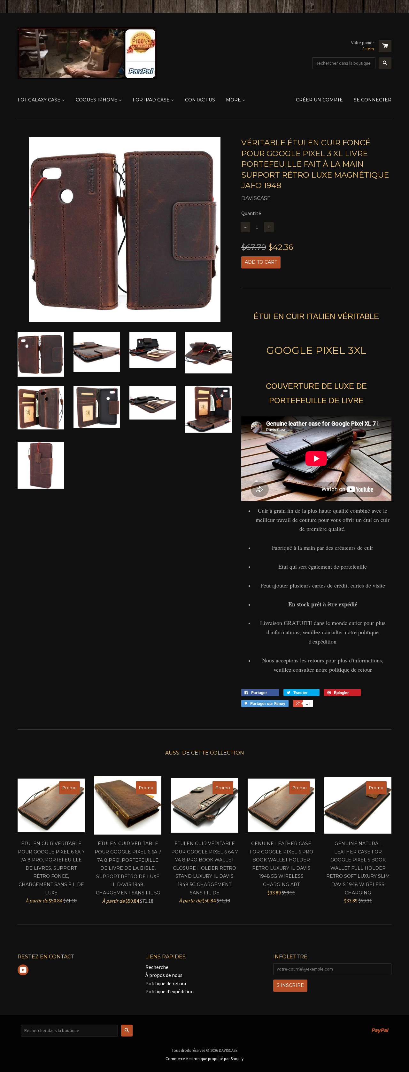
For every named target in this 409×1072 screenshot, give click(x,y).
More (234, 100)
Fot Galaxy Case (40, 100)
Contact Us (200, 100)
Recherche (156, 967)
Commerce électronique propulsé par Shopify (204, 1058)
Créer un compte (319, 100)
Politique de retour (166, 983)
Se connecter (372, 100)
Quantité (251, 213)
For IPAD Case (152, 100)
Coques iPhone (97, 100)
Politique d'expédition (169, 991)
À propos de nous (163, 975)
